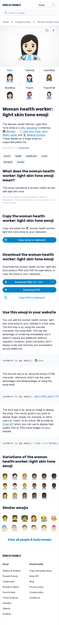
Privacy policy (36, 587)
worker (20, 162)
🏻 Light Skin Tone (31, 131)
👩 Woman (9, 131)
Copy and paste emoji (40, 570)
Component (8, 581)
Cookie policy (36, 592)
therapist (8, 162)
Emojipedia (24, 148)
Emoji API (8, 424)
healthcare (31, 156)
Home (6, 22)
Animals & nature (11, 587)
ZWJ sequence (29, 127)
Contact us (34, 597)
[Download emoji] (53, 30)
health (18, 156)
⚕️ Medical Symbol (34, 134)
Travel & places (10, 597)
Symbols (7, 614)
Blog (31, 581)
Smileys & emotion (12, 570)
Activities (7, 603)
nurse (44, 156)
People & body (23, 22)
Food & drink (9, 592)
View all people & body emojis (29, 539)
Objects (6, 608)
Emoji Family (12, 5)
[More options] (53, 282)
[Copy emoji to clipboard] (47, 30)
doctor (7, 156)
